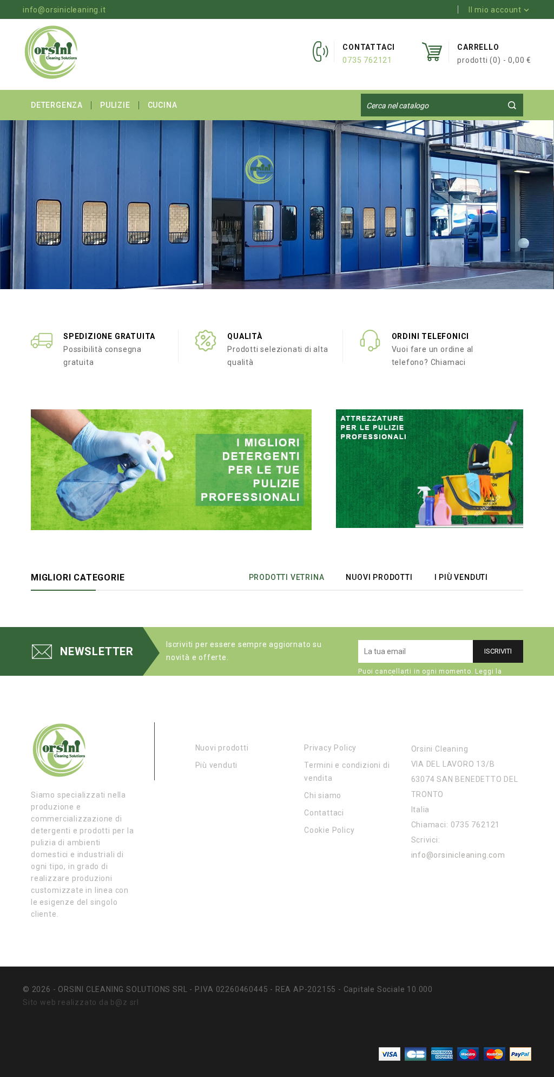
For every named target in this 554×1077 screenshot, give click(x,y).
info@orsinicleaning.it (64, 9)
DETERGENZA (57, 105)
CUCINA (162, 105)
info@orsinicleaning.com (458, 855)
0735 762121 (367, 60)
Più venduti (216, 765)
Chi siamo (322, 795)
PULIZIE (115, 105)
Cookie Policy (329, 830)
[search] (511, 105)
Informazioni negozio (460, 726)
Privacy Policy (330, 747)
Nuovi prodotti (222, 747)
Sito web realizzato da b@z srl (81, 1002)
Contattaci (324, 812)
